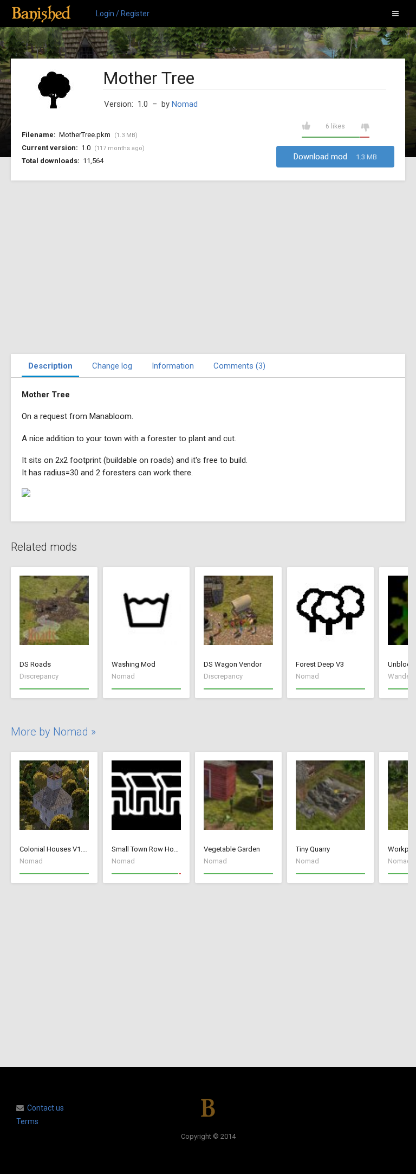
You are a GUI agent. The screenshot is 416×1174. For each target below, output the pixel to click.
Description (50, 366)
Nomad (185, 104)
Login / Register (123, 13)
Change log (112, 366)
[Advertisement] (208, 267)
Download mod (335, 157)
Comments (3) (239, 366)
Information (173, 366)
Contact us (45, 1108)
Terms (27, 1121)
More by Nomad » (53, 731)
